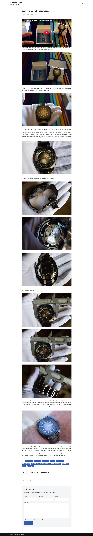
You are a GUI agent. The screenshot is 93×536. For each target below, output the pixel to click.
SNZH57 (36, 450)
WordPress (21, 534)
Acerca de (72, 3)
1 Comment (37, 14)
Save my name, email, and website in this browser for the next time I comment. (42, 519)
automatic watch (29, 461)
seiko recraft (35, 463)
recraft (52, 461)
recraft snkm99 (59, 461)
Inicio (60, 3)
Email (41, 496)
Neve (11, 534)
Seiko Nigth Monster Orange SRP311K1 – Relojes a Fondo (39, 479)
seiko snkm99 (65, 463)
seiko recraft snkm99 (55, 463)
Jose (24, 14)
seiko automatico (26, 463)
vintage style (30, 466)
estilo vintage (46, 461)
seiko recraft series (44, 463)
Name (25, 496)
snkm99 (23, 466)
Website (56, 496)
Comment (26, 502)
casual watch (38, 461)
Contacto (78, 3)
